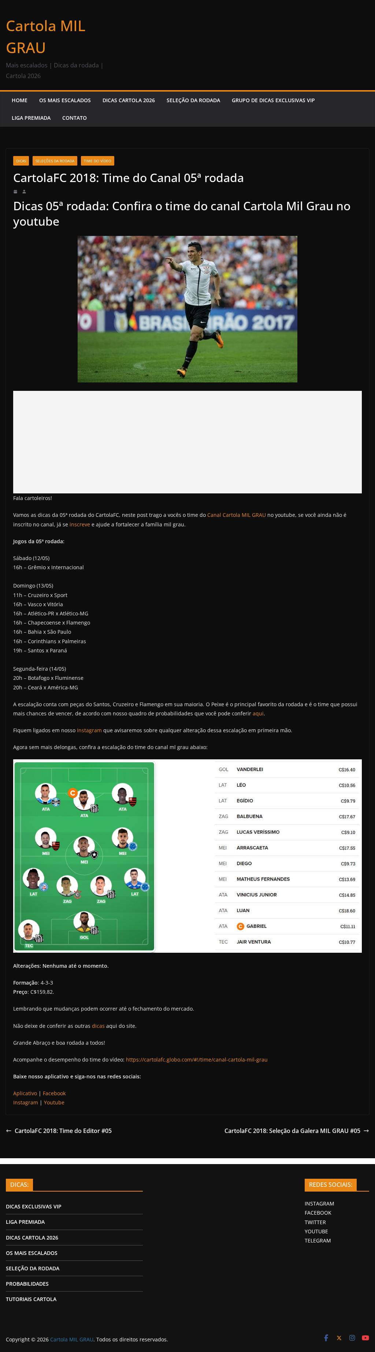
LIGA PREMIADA (31, 117)
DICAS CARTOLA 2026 (129, 100)
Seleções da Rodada (55, 160)
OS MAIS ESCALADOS (65, 100)
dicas (98, 1025)
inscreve (80, 524)
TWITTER (315, 1222)
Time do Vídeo (97, 160)
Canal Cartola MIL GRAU (236, 514)
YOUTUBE (316, 1231)
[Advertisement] (187, 442)
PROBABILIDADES (27, 1283)
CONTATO (74, 117)
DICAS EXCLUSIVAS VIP (34, 1206)
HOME (19, 100)
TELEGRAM (318, 1240)
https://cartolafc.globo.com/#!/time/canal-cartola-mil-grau (197, 1059)
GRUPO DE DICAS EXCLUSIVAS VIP (273, 100)
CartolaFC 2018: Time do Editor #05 (63, 1131)
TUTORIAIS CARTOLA (31, 1299)
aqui (258, 713)
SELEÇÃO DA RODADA (193, 100)
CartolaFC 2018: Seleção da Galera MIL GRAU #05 (292, 1131)
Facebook (54, 1093)
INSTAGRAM (319, 1203)
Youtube (54, 1102)
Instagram (89, 730)
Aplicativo (25, 1093)
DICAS (21, 160)
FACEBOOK (318, 1212)
